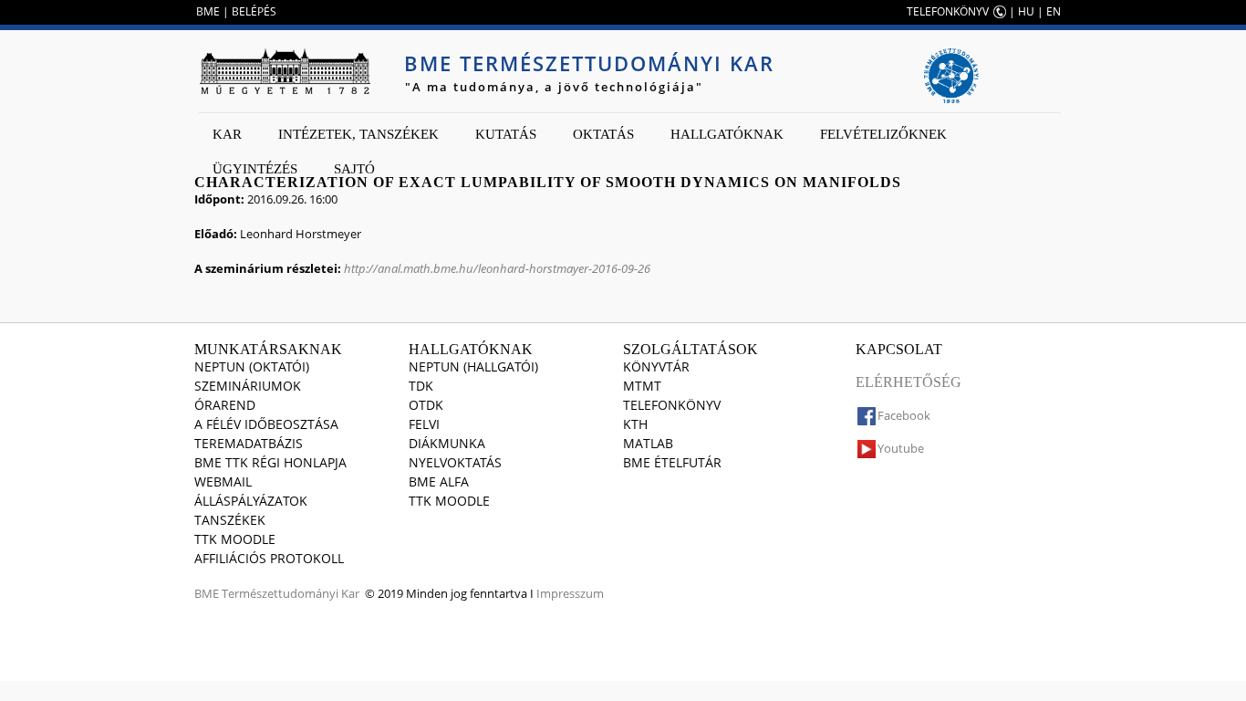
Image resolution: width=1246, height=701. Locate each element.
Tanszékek (229, 519)
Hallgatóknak (727, 134)
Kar (227, 134)
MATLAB (648, 443)
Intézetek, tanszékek (358, 134)
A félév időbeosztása (266, 424)
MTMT (642, 385)
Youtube (900, 448)
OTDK (426, 404)
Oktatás (603, 134)
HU (1026, 11)
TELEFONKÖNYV (948, 11)
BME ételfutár (672, 462)
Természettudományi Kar (290, 593)
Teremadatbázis (248, 443)
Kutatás (505, 134)
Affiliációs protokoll (269, 558)
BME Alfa (439, 481)
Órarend (224, 404)
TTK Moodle (234, 539)
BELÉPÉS (254, 11)
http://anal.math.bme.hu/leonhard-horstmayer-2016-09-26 (497, 268)
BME (208, 11)
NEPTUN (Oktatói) (251, 366)
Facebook (903, 415)
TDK (421, 385)
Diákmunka (447, 443)
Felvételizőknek (883, 134)
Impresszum (570, 593)
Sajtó (354, 169)
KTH (635, 424)
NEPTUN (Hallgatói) (473, 366)
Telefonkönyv (672, 404)
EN (1053, 11)
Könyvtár (656, 366)
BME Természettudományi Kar (589, 63)
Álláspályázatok (250, 500)
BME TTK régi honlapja (270, 462)
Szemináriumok (247, 385)
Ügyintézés (255, 169)
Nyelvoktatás (455, 462)
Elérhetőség (908, 382)
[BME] (284, 71)
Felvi (424, 424)
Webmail (223, 481)
